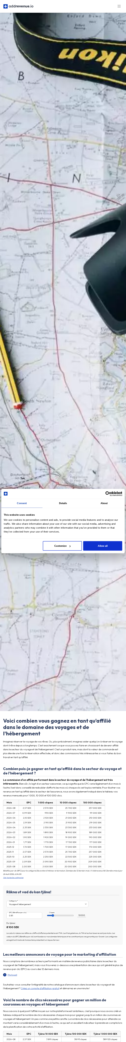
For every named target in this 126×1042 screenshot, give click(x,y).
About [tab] (104, 503)
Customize (60, 545)
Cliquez (52, 912)
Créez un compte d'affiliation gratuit (40, 988)
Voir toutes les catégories (13, 877)
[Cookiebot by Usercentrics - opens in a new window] (108, 493)
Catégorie (13, 901)
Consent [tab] (22, 503)
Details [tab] (63, 503)
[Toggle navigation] (119, 6)
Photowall (12, 975)
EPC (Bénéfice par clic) (17, 912)
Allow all (103, 545)
